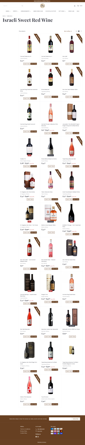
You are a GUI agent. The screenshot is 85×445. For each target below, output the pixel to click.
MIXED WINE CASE (38, 11)
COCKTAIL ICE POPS (50, 11)
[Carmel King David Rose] (71, 288)
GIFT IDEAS (62, 11)
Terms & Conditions (25, 429)
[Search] (22, 5)
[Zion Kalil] (71, 50)
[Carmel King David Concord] (29, 118)
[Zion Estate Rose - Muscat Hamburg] (50, 254)
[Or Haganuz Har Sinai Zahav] (29, 186)
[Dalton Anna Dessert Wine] (50, 219)
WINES (7, 11)
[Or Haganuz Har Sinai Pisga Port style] (29, 357)
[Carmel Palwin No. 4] (50, 50)
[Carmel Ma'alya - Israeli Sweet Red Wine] (29, 289)
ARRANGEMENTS (25, 11)
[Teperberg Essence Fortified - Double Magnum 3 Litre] (71, 357)
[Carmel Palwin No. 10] (29, 50)
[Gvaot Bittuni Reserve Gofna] (50, 152)
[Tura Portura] (50, 390)
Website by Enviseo (42, 442)
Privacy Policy (23, 431)
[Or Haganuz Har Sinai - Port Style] (29, 219)
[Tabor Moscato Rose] (50, 185)
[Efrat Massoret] (50, 83)
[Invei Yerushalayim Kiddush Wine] (71, 186)
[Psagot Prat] (50, 288)
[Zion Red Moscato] (29, 323)
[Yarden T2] (29, 152)
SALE (78, 11)
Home (4, 16)
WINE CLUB (71, 11)
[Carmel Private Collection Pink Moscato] (50, 118)
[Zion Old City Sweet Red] (71, 253)
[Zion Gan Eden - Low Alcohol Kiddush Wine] (29, 254)
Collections (9, 16)
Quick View (27, 64)
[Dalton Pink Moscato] (29, 390)
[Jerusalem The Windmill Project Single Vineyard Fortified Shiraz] (71, 118)
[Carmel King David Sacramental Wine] (29, 84)
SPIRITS (15, 11)
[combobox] (13, 5)
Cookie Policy (23, 433)
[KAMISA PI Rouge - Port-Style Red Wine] (71, 219)
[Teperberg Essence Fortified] (50, 356)
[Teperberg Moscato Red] (71, 152)
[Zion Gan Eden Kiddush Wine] (71, 83)
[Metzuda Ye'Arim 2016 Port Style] (71, 323)
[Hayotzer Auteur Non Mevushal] (50, 323)
